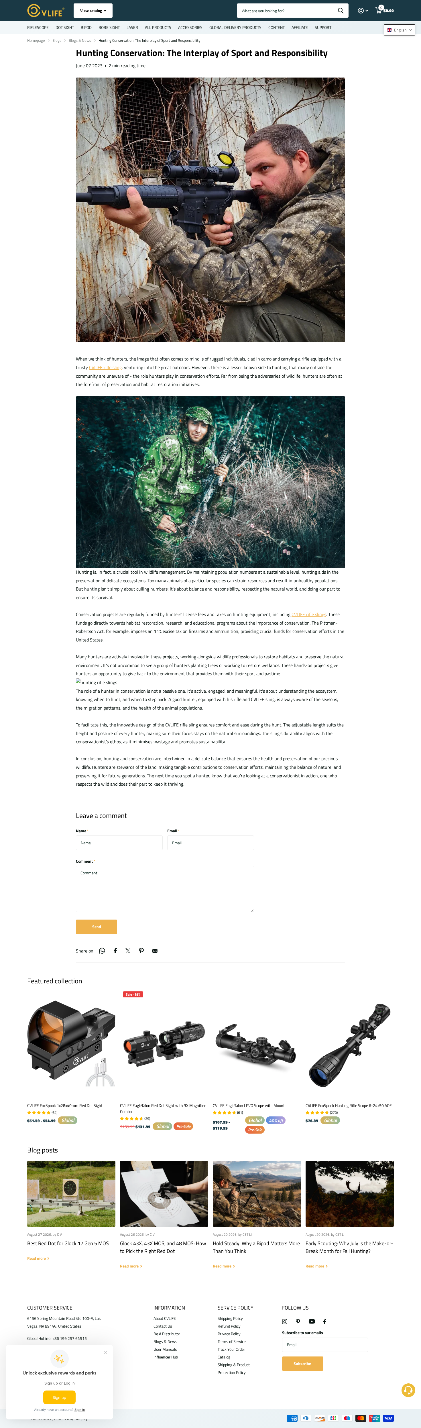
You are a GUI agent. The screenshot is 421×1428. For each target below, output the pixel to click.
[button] (399, 30)
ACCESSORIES (190, 27)
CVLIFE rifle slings (309, 614)
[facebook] (324, 1321)
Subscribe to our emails (302, 1333)
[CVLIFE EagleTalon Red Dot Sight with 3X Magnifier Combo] (164, 1044)
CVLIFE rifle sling (105, 367)
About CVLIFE (165, 1318)
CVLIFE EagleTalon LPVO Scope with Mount (249, 1105)
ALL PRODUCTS (158, 27)
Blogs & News (80, 40)
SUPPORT (323, 27)
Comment (85, 861)
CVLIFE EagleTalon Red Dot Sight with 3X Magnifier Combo (163, 1108)
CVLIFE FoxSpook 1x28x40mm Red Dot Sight (65, 1105)
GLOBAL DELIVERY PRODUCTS (235, 27)
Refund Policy (229, 1326)
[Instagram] (284, 1321)
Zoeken (341, 10)
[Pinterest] (298, 1321)
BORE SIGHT (109, 27)
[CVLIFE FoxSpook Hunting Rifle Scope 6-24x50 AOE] (350, 1044)
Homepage (36, 40)
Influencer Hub (166, 1357)
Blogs (56, 40)
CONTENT (276, 27)
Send (96, 927)
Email (173, 831)
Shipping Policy (230, 1318)
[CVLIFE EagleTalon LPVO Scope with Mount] (257, 1044)
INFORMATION (169, 1308)
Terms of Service (232, 1341)
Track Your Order (231, 1349)
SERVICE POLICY (235, 1308)
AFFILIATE (300, 27)
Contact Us (163, 1326)
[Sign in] (363, 10)
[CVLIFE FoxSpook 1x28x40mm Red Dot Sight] (71, 1044)
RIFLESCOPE (38, 27)
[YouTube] (312, 1321)
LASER (132, 27)
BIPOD (86, 27)
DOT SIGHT (65, 27)
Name (82, 831)
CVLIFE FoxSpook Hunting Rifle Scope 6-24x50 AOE (349, 1105)
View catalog (91, 10)
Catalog (224, 1357)
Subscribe (303, 1363)
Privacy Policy (229, 1334)
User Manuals (165, 1349)
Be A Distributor (167, 1334)
